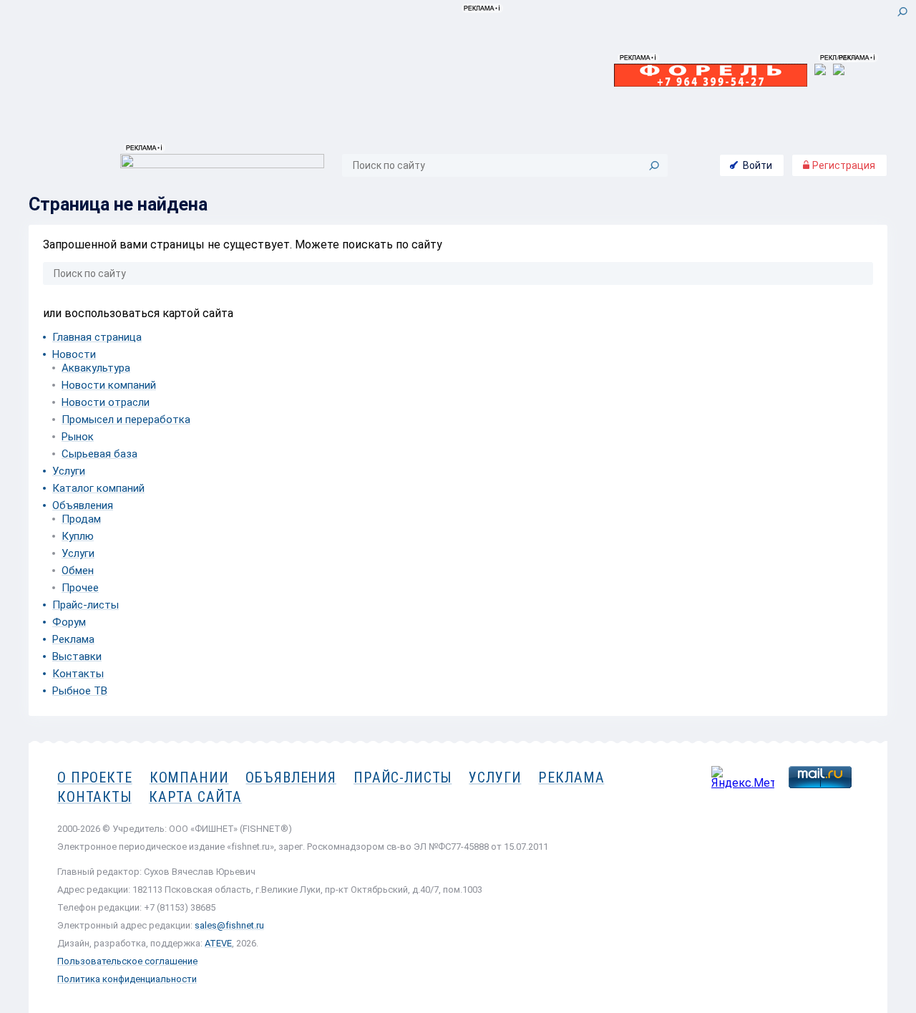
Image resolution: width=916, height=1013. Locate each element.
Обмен (78, 570)
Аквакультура (96, 368)
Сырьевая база (99, 453)
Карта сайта (195, 797)
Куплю (78, 536)
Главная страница (97, 337)
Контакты (78, 673)
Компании (189, 777)
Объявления (82, 505)
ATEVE (218, 943)
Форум (69, 622)
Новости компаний (109, 385)
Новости (74, 354)
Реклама (73, 639)
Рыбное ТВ (79, 690)
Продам (81, 519)
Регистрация (842, 165)
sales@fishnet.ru (229, 925)
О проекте (94, 777)
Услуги (68, 471)
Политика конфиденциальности (127, 979)
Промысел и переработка (126, 419)
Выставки (77, 656)
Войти (757, 165)
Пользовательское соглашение (127, 961)
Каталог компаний (98, 488)
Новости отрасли (106, 402)
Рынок (78, 436)
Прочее (80, 587)
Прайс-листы (85, 604)
